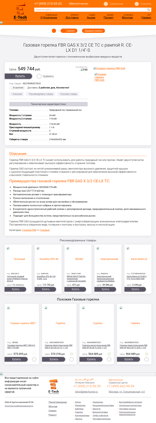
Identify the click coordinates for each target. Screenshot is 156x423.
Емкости (97, 409)
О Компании (49, 17)
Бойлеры (79, 409)
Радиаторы (80, 405)
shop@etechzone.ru (86, 391)
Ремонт (53, 415)
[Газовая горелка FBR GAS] (120, 68)
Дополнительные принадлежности (127, 413)
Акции (91, 17)
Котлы (78, 402)
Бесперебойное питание (130, 402)
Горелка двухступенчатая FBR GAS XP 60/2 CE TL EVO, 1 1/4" (133, 346)
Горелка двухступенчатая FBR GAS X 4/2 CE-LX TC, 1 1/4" (58, 346)
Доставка (72, 17)
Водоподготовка (100, 412)
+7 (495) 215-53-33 (48, 3)
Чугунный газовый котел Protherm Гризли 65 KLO (17, 278)
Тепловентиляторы (102, 419)
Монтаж (127, 17)
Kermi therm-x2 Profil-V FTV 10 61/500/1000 (137, 277)
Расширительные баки (103, 405)
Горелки (70, 30)
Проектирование (58, 402)
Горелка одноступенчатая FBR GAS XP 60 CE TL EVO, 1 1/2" (96, 346)
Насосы (78, 419)
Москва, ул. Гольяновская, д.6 (127, 391)
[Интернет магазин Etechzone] (20, 11)
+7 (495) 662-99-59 (120, 386)
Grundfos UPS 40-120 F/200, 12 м (46, 277)
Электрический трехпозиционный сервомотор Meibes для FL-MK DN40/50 (106, 278)
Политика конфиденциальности (19, 406)
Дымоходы (98, 402)
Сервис (146, 17)
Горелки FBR (29, 230)
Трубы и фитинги (100, 415)
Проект (108, 17)
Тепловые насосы (127, 409)
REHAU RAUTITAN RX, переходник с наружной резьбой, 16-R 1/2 (76, 278)
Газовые (45, 230)
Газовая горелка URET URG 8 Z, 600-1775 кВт (21, 346)
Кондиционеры (82, 415)
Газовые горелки (93, 30)
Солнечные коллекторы (130, 405)
